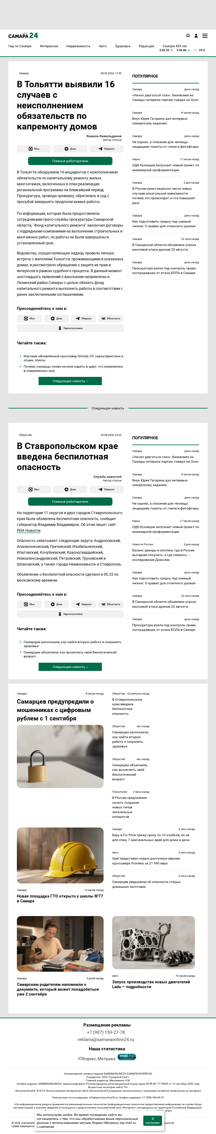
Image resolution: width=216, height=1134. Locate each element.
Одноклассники (72, 328)
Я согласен (153, 1121)
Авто (115, 852)
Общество (25, 435)
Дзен (73, 148)
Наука (136, 159)
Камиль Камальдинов (104, 136)
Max (36, 148)
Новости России (142, 544)
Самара (24, 73)
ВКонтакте (113, 318)
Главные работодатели (70, 161)
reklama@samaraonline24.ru (106, 1039)
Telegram (109, 148)
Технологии (119, 791)
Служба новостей (107, 477)
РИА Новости (28, 530)
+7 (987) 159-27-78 (106, 1032)
